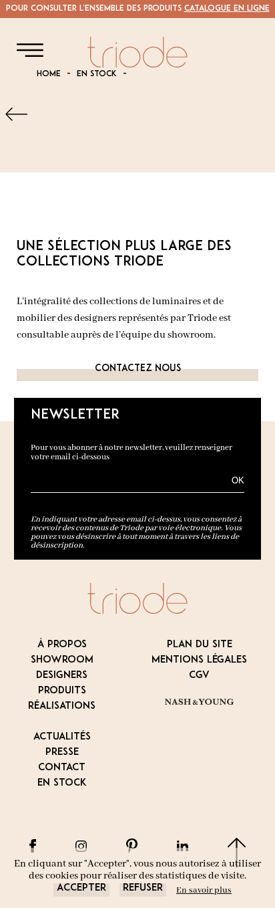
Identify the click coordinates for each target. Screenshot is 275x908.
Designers (61, 676)
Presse (62, 753)
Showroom (62, 660)
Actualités (62, 737)
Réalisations (61, 706)
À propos (62, 645)
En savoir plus (204, 890)
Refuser (143, 888)
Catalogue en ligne (227, 9)
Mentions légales (199, 660)
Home (49, 74)
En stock (97, 74)
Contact (61, 768)
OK (238, 480)
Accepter (81, 888)
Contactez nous (138, 369)
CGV (199, 676)
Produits (62, 691)
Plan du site (199, 645)
